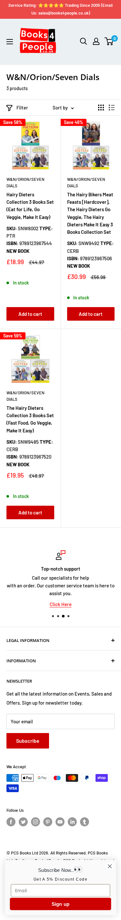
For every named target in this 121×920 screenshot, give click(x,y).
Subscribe (27, 741)
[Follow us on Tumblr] (84, 821)
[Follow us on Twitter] (23, 821)
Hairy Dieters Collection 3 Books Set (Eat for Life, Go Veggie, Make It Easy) (30, 205)
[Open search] (83, 41)
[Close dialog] (110, 866)
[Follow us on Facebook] (10, 821)
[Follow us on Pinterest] (47, 821)
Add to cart (30, 314)
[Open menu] (9, 41)
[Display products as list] (112, 107)
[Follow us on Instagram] (35, 821)
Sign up (61, 904)
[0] (109, 41)
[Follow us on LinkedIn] (72, 821)
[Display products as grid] (101, 107)
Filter (22, 107)
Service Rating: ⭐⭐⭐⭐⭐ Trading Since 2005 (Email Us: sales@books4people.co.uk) (60, 9)
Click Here (61, 604)
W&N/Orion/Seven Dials (25, 182)
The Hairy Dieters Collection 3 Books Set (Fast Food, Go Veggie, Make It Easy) (30, 419)
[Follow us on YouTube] (60, 821)
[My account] (96, 41)
